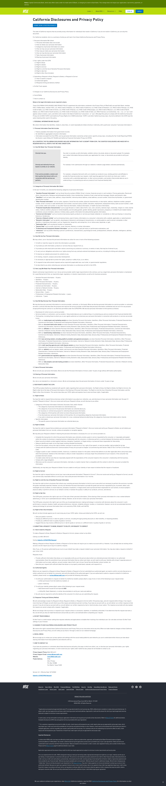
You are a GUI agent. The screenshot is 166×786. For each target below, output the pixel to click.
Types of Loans (79, 689)
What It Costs (49, 745)
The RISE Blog (76, 687)
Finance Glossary (113, 689)
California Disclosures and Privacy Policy (96, 689)
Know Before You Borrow (100, 687)
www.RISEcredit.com (54, 656)
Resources (110, 11)
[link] (133, 687)
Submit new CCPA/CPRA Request (45, 25)
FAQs (120, 11)
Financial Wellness (65, 687)
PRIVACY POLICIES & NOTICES (83, 696)
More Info (67, 781)
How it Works (48, 687)
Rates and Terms (112, 687)
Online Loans (53, 689)
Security (83, 687)
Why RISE (56, 687)
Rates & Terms (110, 717)
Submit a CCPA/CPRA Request (47, 540)
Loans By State (70, 689)
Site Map (89, 687)
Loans (89, 11)
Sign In (129, 11)
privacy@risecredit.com (57, 575)
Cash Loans (61, 689)
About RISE (99, 11)
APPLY (139, 11)
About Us (40, 687)
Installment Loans (43, 689)
